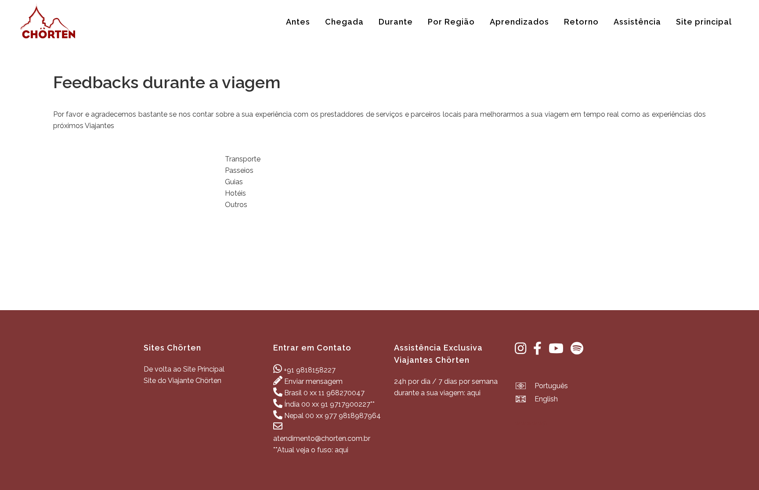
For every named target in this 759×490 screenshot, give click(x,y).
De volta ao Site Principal (184, 369)
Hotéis (235, 193)
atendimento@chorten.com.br (321, 438)
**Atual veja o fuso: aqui (310, 450)
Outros (236, 204)
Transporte (242, 159)
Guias (234, 182)
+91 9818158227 (310, 370)
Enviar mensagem (313, 381)
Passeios (239, 170)
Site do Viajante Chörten (182, 380)
